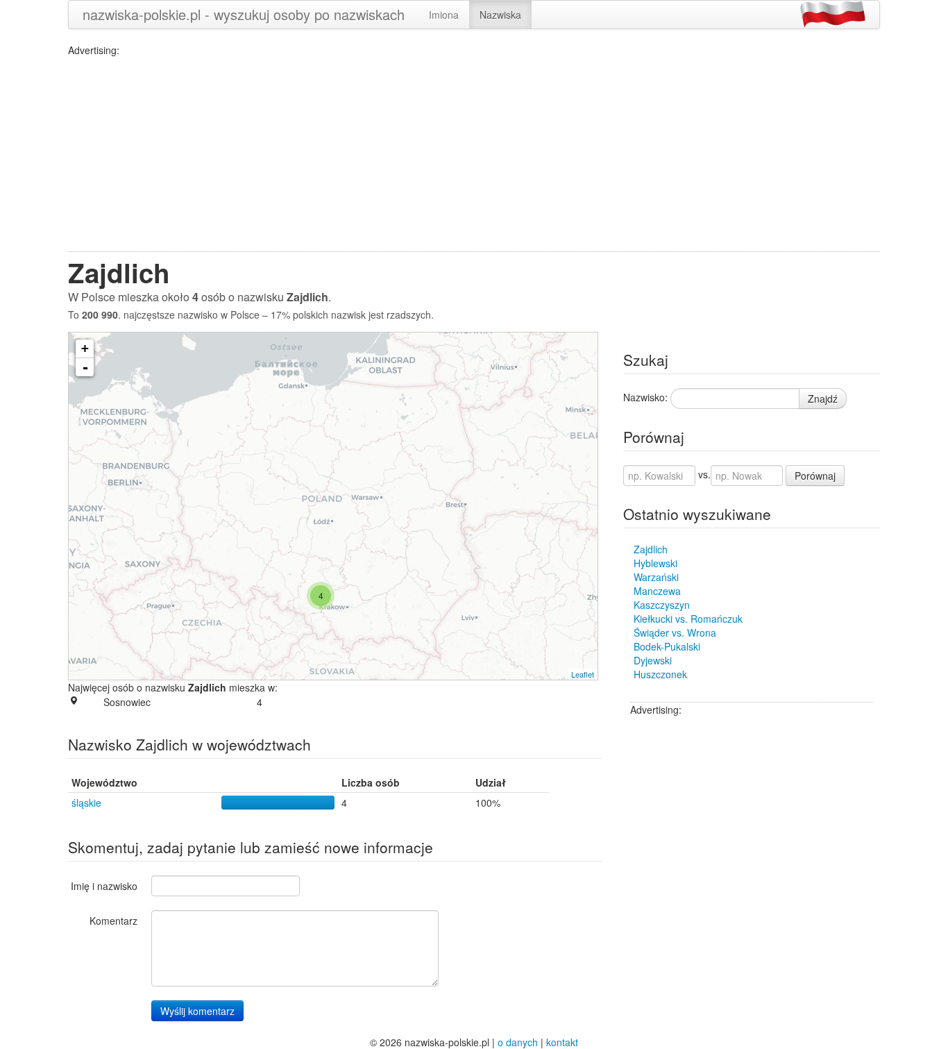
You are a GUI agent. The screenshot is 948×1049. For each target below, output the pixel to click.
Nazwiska (500, 15)
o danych (518, 1042)
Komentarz (113, 921)
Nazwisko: (645, 397)
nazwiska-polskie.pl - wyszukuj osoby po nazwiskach (244, 14)
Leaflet (582, 674)
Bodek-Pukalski (667, 646)
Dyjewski (653, 660)
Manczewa (657, 591)
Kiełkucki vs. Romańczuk (688, 619)
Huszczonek (660, 674)
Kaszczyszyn (662, 605)
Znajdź (823, 398)
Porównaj (815, 475)
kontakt (562, 1042)
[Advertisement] (474, 154)
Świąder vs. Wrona (675, 632)
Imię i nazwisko (104, 886)
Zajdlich (651, 549)
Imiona (444, 15)
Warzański (656, 577)
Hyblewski (655, 563)
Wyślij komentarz (197, 1011)
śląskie (86, 802)
